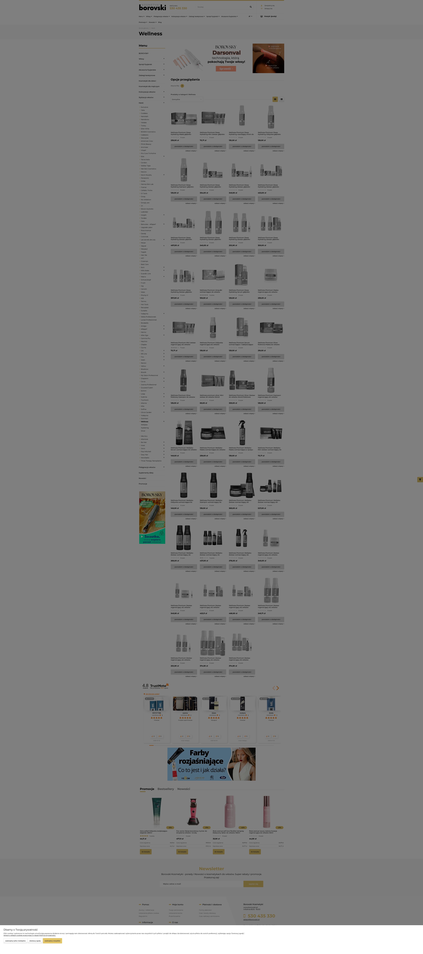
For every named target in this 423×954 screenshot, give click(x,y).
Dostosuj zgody (35, 941)
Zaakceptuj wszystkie (52, 941)
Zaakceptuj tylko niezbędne (15, 941)
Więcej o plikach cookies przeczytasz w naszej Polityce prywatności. (30, 935)
